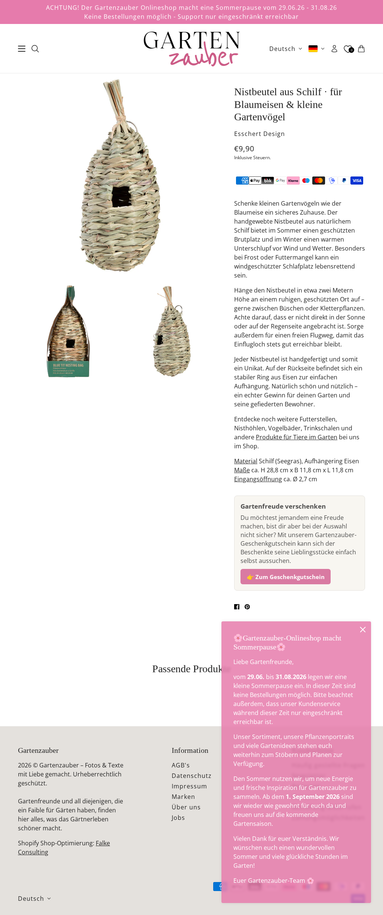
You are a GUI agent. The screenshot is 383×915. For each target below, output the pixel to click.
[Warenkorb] (361, 48)
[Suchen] (35, 48)
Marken (183, 797)
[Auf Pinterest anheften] (247, 607)
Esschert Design (259, 134)
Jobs (178, 817)
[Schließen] (363, 629)
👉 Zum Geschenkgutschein (286, 577)
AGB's (181, 765)
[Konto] (334, 48)
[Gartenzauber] (191, 48)
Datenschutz (192, 776)
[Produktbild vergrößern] (120, 175)
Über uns (186, 807)
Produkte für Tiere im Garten (296, 437)
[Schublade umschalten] (21, 49)
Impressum (189, 786)
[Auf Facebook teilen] (237, 607)
